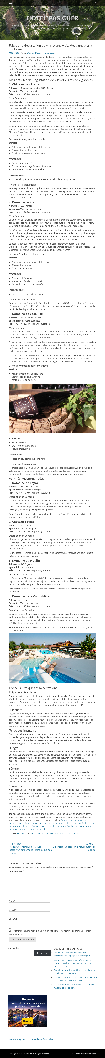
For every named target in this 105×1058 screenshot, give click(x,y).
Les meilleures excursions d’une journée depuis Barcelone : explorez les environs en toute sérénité (74, 963)
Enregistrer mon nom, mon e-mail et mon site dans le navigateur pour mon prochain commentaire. (50, 932)
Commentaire (16, 871)
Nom (12, 901)
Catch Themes (90, 1053)
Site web (13, 918)
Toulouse (75, 833)
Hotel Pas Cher (52, 18)
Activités (22, 833)
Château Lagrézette (41, 833)
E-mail (13, 909)
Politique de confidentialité (40, 1039)
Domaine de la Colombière (60, 833)
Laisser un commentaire (46, 53)
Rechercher (13, 948)
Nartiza (31, 53)
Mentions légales (17, 1039)
